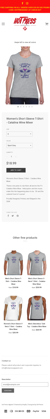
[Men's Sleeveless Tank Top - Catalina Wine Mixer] (37, 308)
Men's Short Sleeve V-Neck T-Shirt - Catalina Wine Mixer (36, 281)
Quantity (9, 152)
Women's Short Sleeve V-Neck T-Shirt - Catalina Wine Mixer (13, 326)
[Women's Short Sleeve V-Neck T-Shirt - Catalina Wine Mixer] (13, 308)
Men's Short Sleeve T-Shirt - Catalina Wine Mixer (13, 281)
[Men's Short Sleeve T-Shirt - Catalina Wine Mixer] (13, 263)
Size (7, 129)
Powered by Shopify (21, 404)
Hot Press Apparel (7, 404)
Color (8, 141)
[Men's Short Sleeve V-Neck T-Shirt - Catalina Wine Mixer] (37, 263)
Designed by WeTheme (35, 404)
